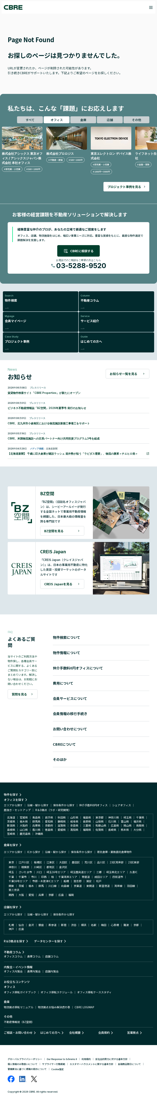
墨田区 (76, 862)
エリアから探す (13, 805)
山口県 (24, 830)
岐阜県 (74, 821)
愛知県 (49, 821)
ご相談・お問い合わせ (18, 1032)
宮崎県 (11, 834)
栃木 (31, 886)
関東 (11, 886)
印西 (44, 877)
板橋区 (38, 862)
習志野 (78, 881)
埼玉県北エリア (115, 872)
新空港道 (104, 886)
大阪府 (24, 825)
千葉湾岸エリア (67, 877)
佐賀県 (100, 830)
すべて (30, 119)
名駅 (93, 925)
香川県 (36, 830)
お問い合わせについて (70, 728)
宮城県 (24, 817)
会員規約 (104, 1032)
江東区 (51, 862)
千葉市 (23, 877)
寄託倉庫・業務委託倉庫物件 (114, 852)
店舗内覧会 (52, 971)
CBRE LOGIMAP (84, 1007)
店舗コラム (52, 956)
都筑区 (51, 867)
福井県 (137, 821)
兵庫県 (36, 825)
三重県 (87, 825)
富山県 (125, 821)
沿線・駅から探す (38, 805)
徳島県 (49, 830)
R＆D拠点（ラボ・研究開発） (53, 810)
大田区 (63, 862)
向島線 (65, 886)
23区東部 (133, 862)
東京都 (100, 817)
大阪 (21, 895)
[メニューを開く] (151, 7)
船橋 (66, 881)
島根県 (11, 830)
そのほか (60, 759)
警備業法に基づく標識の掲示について (27, 1069)
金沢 (31, 925)
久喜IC (133, 872)
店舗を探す (11, 907)
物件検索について (66, 637)
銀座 (41, 925)
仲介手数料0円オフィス (93, 805)
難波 (126, 925)
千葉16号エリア (18, 881)
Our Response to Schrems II (62, 1059)
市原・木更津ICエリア (45, 881)
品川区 (101, 862)
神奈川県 (113, 817)
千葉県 (140, 817)
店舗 (110, 119)
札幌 (11, 925)
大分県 (137, 830)
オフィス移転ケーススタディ (94, 992)
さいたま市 (25, 872)
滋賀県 (62, 825)
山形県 (74, 817)
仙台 (21, 925)
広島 (61, 895)
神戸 (11, 929)
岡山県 (127, 825)
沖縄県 (39, 834)
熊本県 (125, 830)
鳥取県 (140, 825)
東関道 (90, 886)
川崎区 (38, 867)
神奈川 (13, 867)
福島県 (87, 817)
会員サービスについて (70, 698)
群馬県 (36, 821)
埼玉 (11, 872)
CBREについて (64, 744)
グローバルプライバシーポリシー (25, 1059)
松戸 (98, 881)
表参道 (52, 925)
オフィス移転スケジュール (57, 992)
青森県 (36, 817)
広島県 (115, 825)
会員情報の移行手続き (70, 713)
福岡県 (87, 830)
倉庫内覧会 (34, 971)
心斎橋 (115, 925)
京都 (51, 895)
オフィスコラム (13, 956)
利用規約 (86, 1059)
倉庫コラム (34, 956)
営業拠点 (133, 1032)
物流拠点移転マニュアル (18, 1007)
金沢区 (63, 867)
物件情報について (66, 652)
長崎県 (112, 830)
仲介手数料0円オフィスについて (78, 667)
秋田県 (62, 817)
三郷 (99, 872)
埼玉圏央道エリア (81, 872)
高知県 (74, 830)
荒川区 (88, 862)
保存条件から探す (64, 805)
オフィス (57, 119)
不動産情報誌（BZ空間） (19, 1022)
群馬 (41, 886)
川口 (39, 872)
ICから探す (33, 852)
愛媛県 (62, 830)
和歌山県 (101, 825)
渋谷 (73, 925)
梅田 (103, 925)
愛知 (31, 895)
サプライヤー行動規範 (53, 1064)
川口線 (52, 886)
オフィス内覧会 (13, 971)
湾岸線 (118, 886)
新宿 (63, 925)
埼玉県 (127, 817)
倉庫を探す (11, 845)
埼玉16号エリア (56, 872)
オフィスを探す (14, 800)
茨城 (21, 886)
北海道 (11, 817)
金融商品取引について (129, 1064)
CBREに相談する (82, 251)
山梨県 (100, 821)
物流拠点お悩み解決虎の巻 (54, 1007)
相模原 (25, 867)
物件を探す (11, 794)
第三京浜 (14, 890)
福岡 (71, 895)
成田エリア (101, 877)
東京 (11, 862)
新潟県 (11, 825)
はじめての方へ (50, 1032)
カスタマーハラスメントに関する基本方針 (91, 1064)
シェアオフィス (121, 805)
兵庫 (41, 895)
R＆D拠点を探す (14, 941)
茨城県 (11, 821)
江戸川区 (24, 862)
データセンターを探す (48, 941)
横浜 (83, 925)
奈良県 (74, 825)
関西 (11, 895)
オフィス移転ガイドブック (20, 992)
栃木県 (24, 821)
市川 (34, 877)
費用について (63, 683)
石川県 (112, 821)
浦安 (89, 881)
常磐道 (86, 877)
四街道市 (117, 877)
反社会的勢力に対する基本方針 (111, 1059)
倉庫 (83, 119)
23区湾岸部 (116, 862)
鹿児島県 (25, 834)
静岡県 (62, 821)
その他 (136, 119)
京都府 (49, 825)
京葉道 (78, 886)
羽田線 (131, 886)
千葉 (11, 877)
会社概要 (75, 1032)
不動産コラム (12, 952)
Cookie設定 (57, 1069)
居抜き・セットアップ (17, 810)
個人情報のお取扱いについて (23, 1064)
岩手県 (49, 817)
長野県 (87, 821)
